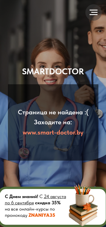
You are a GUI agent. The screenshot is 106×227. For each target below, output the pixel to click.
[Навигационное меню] (94, 12)
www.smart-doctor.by (53, 132)
